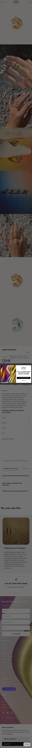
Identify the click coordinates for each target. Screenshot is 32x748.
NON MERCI (24, 380)
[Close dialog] (30, 366)
